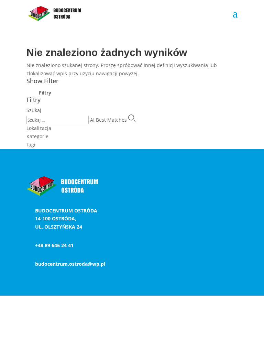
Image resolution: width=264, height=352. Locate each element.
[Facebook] (256, 184)
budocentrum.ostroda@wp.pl (70, 264)
